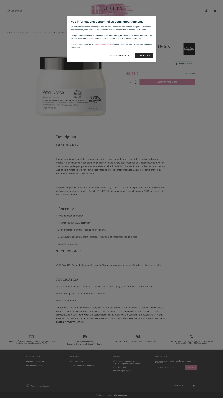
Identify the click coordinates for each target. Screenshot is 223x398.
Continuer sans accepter (119, 55)
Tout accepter (144, 55)
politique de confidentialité (103, 45)
